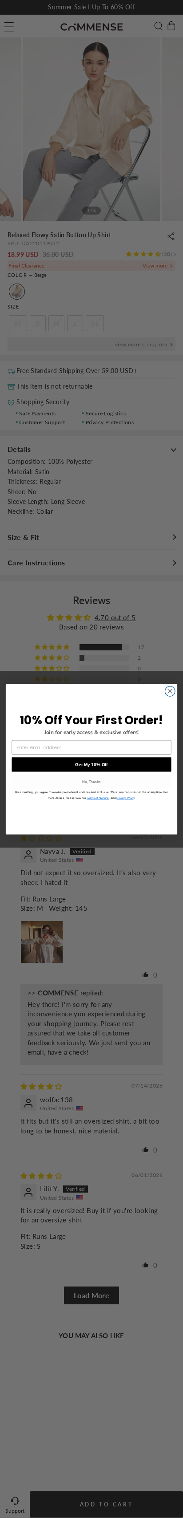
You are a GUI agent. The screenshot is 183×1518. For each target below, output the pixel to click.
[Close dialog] (170, 691)
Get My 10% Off (91, 764)
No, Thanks (91, 781)
